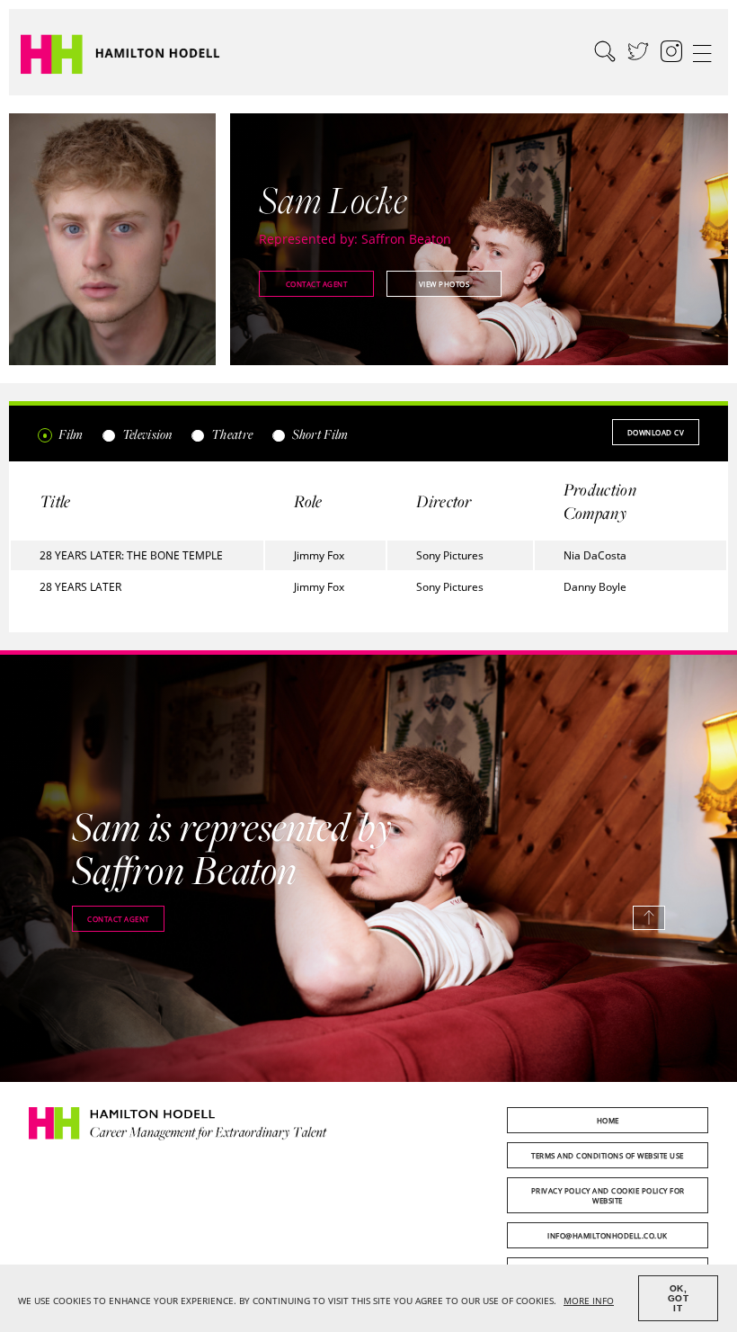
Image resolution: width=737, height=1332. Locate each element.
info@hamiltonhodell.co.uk (607, 1235)
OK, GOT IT (678, 1298)
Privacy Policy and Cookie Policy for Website (608, 1195)
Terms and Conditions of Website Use (607, 1155)
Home (608, 1120)
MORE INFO (589, 1301)
